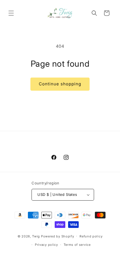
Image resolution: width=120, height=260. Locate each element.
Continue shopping (60, 83)
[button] (11, 13)
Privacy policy (46, 245)
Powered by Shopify (57, 236)
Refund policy (91, 236)
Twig (36, 236)
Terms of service (77, 245)
